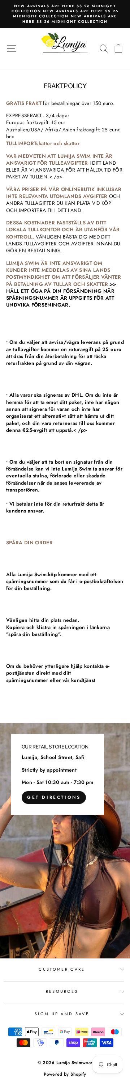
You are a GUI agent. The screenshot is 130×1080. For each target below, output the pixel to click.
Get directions (54, 797)
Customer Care (62, 969)
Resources (62, 991)
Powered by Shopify (65, 1074)
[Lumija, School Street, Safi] (65, 840)
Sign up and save (62, 1014)
